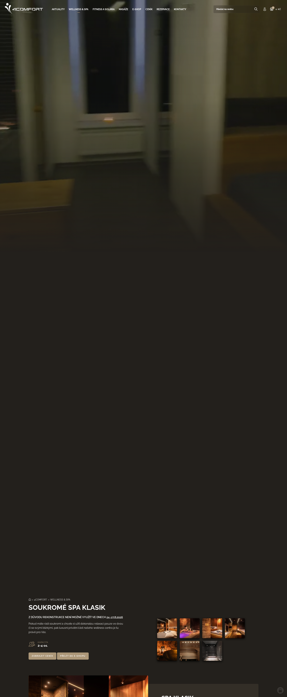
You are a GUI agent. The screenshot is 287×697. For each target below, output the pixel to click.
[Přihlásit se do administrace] (280, 690)
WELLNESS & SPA (60, 599)
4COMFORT (40, 599)
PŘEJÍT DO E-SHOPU (73, 656)
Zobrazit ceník (42, 656)
